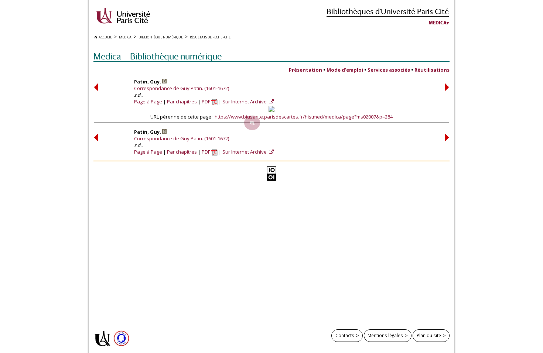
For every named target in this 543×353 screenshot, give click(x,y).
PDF (206, 101)
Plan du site (429, 335)
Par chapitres (182, 101)
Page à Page (148, 101)
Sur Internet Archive (245, 101)
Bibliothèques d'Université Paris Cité (388, 11)
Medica (438, 22)
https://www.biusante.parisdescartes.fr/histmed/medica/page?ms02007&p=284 (304, 116)
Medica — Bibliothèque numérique (157, 56)
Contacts (344, 335)
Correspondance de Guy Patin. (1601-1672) (181, 88)
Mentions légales (385, 335)
